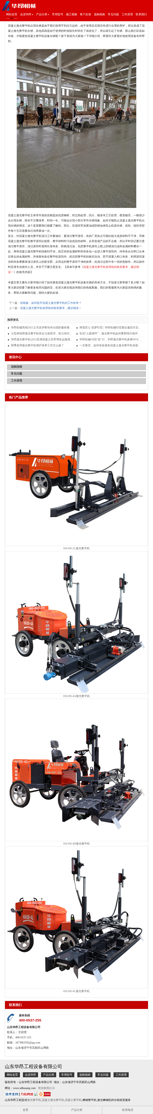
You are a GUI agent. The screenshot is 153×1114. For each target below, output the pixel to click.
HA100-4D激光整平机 (76, 843)
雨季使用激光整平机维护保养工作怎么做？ (37, 345)
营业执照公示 (46, 1088)
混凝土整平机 (73, 1100)
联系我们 (141, 14)
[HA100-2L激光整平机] (76, 474)
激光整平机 (34, 1100)
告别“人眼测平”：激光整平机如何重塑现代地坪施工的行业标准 (110, 333)
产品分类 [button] (41, 14)
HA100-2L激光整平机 (76, 548)
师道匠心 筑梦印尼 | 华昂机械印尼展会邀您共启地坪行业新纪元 (110, 327)
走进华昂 (30, 1074)
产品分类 (48, 1074)
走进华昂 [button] (25, 14)
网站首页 (11, 14)
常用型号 (57, 14)
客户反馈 (85, 14)
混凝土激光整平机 (53, 1100)
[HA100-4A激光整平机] (76, 622)
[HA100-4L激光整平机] (76, 917)
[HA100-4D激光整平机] (76, 769)
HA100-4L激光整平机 (76, 991)
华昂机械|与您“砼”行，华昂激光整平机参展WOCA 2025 (110, 339)
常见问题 (113, 14)
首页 (25, 1109)
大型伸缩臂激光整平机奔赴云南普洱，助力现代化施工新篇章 (42, 333)
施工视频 (71, 14)
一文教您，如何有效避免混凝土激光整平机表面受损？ (110, 345)
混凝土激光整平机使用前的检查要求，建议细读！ (50, 308)
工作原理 (127, 14)
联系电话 (127, 1109)
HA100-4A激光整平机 (76, 696)
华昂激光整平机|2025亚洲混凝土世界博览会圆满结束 (42, 339)
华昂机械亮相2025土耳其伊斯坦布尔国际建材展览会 (42, 327)
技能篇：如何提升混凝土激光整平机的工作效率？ (50, 302)
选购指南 (99, 14)
